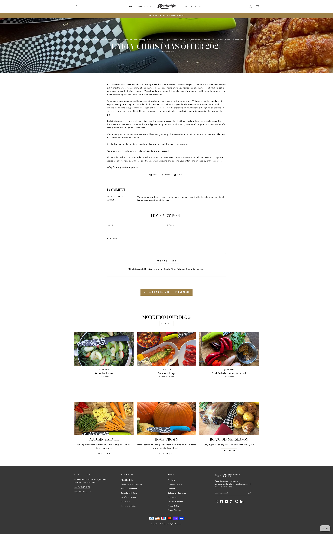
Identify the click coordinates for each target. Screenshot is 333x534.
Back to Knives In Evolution (168, 292)
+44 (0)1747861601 (82, 487)
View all (166, 323)
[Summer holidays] (166, 349)
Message (112, 238)
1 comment (235, 39)
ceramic (86, 39)
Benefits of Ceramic (129, 497)
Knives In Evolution (128, 506)
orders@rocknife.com (82, 491)
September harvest (103, 373)
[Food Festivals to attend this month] (229, 349)
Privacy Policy (176, 269)
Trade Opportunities (129, 488)
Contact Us (172, 497)
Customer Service (175, 484)
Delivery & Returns (175, 501)
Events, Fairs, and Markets (131, 484)
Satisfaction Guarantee (177, 493)
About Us (196, 6)
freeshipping (161, 39)
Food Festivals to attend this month (229, 373)
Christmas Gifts (127, 39)
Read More (229, 450)
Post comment (166, 261)
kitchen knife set (194, 39)
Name (110, 225)
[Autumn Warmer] (104, 418)
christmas (116, 39)
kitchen (174, 39)
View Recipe (166, 454)
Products (144, 6)
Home (131, 6)
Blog (184, 6)
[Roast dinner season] (229, 418)
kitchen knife (182, 39)
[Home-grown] (166, 418)
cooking (142, 39)
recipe (214, 39)
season (227, 39)
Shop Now (104, 454)
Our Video (125, 501)
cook (136, 39)
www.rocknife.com (138, 150)
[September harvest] (104, 349)
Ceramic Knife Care (129, 493)
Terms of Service (192, 269)
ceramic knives (106, 39)
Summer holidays (166, 373)
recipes (220, 39)
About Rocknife (127, 480)
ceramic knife (95, 39)
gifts (168, 39)
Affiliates (171, 488)
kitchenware (206, 39)
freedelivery (151, 39)
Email (170, 225)
